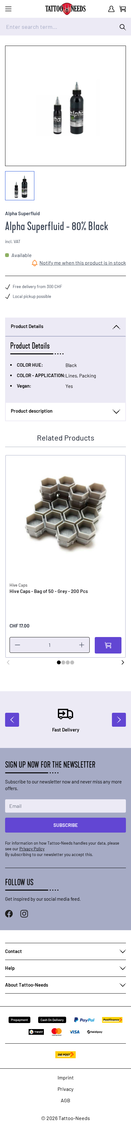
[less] (17, 645)
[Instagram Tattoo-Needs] (24, 914)
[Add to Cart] (108, 645)
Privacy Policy (32, 848)
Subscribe (65, 825)
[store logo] (65, 9)
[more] (81, 645)
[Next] (123, 662)
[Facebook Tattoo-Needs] (9, 914)
